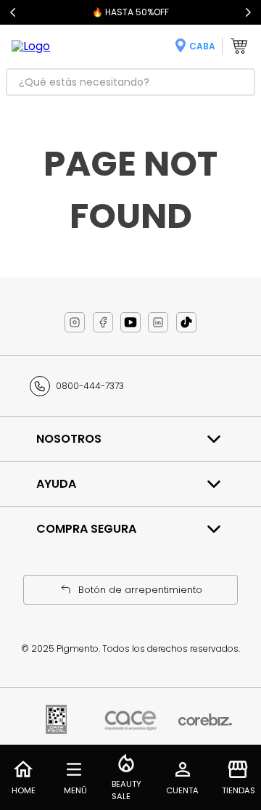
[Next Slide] (248, 12)
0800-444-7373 (90, 386)
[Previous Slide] (13, 12)
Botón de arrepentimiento (140, 590)
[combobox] (130, 82)
